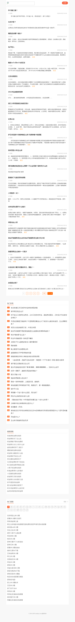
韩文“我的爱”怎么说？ (18, 335)
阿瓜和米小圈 (12, 536)
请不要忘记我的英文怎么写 (20, 363)
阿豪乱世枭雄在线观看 (15, 600)
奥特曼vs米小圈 (12, 527)
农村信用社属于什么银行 (16, 207)
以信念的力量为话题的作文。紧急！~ (21, 267)
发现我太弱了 (13, 283)
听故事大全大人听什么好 (15, 444)
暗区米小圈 (11, 539)
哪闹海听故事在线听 (14, 450)
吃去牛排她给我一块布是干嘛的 (22, 338)
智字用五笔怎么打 (17, 311)
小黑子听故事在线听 (14, 468)
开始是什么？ (15, 417)
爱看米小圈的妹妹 (13, 547)
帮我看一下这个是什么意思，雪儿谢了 (24, 392)
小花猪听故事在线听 (14, 473)
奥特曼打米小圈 (12, 597)
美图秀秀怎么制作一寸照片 (17, 251)
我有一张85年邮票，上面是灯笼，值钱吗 (25, 382)
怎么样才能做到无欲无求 (19, 420)
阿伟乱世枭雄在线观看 (15, 594)
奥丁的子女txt (12, 588)
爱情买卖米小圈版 (13, 574)
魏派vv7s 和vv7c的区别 (16, 62)
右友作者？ (12, 22)
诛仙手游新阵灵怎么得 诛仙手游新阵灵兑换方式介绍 (26, 238)
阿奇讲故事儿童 (12, 521)
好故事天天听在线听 (14, 476)
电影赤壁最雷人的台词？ (19, 378)
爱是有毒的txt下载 (13, 571)
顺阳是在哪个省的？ (15, 33)
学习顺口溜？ (13, 10)
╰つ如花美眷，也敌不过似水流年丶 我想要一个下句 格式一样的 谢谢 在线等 (37, 360)
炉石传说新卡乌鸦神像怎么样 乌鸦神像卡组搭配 (24, 135)
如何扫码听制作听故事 (15, 491)
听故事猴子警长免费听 (15, 441)
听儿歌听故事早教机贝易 (15, 465)
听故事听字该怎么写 (14, 456)
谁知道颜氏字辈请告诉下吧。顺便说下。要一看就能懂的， (31, 385)
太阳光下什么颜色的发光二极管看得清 (24, 342)
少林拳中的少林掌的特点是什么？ (22, 403)
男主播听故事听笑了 (14, 459)
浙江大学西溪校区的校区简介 (18, 103)
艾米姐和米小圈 (12, 553)
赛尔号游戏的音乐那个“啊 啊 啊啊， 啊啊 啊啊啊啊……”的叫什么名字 (35, 367)
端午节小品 (15, 389)
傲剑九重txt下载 (12, 550)
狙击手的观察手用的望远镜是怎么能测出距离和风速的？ (30, 331)
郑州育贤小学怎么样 (15, 150)
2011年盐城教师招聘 (15, 92)
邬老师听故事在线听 (14, 436)
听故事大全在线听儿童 (15, 479)
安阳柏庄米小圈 (12, 559)
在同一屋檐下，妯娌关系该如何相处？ (24, 371)
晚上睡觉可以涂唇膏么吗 (19, 349)
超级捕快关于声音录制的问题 (21, 353)
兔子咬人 (11, 47)
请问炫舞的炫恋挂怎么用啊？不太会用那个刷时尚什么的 (27, 166)
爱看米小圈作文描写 (14, 518)
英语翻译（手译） (17, 407)
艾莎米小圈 (11, 585)
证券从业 (11, 119)
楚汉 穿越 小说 (16, 374)
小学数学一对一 (13, 193)
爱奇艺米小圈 (12, 544)
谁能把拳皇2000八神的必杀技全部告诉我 (25, 356)
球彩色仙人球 (13, 222)
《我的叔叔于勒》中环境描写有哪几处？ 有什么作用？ (30, 400)
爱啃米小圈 (11, 565)
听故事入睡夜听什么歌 (15, 453)
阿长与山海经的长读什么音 (20, 396)
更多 (65, 501)
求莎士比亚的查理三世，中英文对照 (23, 327)
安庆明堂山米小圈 (13, 515)
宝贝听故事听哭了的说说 (15, 462)
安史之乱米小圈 (12, 530)
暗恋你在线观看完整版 (15, 577)
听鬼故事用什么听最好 (15, 471)
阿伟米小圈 (11, 591)
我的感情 (14, 345)
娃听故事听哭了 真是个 (15, 447)
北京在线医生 (13, 76)
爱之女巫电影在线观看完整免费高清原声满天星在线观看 (26, 524)
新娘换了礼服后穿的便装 (16, 177)
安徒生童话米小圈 (13, 568)
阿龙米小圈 (11, 562)
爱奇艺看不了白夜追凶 (15, 542)
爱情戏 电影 (11, 579)
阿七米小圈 (11, 556)
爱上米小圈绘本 (12, 582)
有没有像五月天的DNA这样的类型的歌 (24, 308)
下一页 (50, 293)
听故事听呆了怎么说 (14, 438)
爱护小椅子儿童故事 (14, 533)
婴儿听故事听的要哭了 (15, 485)
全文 (33, 57)
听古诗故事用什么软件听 (15, 488)
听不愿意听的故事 (13, 482)
